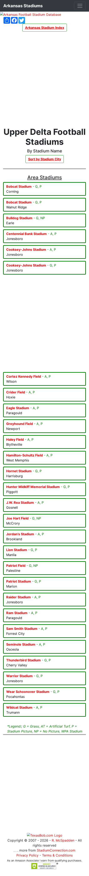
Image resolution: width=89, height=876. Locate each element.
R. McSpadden (63, 840)
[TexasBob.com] (44, 835)
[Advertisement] (44, 79)
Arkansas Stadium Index (44, 28)
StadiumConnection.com (56, 850)
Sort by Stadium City (44, 159)
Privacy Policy (27, 855)
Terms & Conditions (57, 855)
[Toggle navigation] (80, 6)
